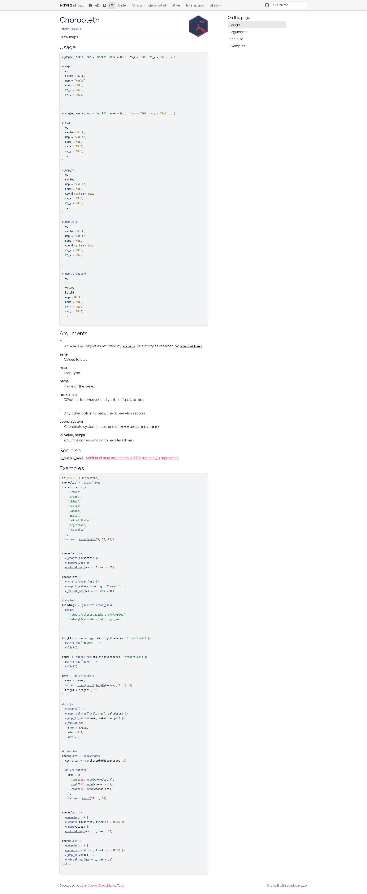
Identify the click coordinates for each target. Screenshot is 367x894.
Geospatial (157, 5)
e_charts (129, 346)
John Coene (88, 885)
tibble (89, 675)
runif (92, 539)
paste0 (69, 609)
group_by (71, 817)
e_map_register (76, 713)
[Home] (90, 5)
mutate (80, 770)
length (100, 685)
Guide (121, 5)
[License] (97, 5)
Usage (234, 25)
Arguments (238, 32)
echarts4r (68, 5)
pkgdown (293, 885)
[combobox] (289, 5)
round (83, 539)
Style (176, 5)
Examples (237, 46)
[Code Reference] (111, 5)
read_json (104, 605)
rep (86, 760)
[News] (104, 5)
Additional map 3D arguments (154, 458)
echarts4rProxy (191, 346)
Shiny (214, 5)
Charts (137, 5)
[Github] (267, 5)
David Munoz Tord (110, 885)
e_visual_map (74, 567)
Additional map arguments (107, 458)
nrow (90, 779)
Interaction (195, 5)
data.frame (91, 482)
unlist (69, 647)
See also (236, 39)
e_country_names (71, 458)
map (92, 638)
